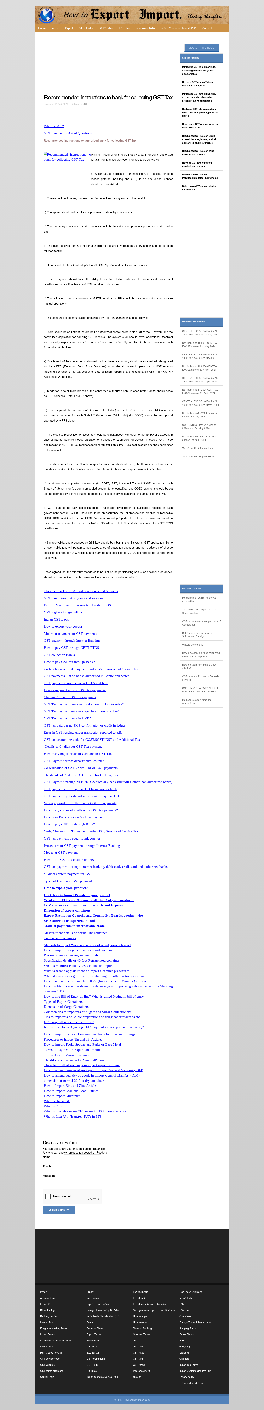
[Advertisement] (109, 63)
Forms (90, 1322)
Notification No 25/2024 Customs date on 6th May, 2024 (199, 414)
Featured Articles (191, 588)
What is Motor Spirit (192, 644)
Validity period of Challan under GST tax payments (80, 803)
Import (55, 28)
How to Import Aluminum (62, 1096)
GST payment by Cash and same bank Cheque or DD (81, 796)
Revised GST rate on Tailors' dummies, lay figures (197, 84)
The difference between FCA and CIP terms (74, 1060)
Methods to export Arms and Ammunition (197, 701)
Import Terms (47, 1334)
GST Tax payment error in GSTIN (68, 718)
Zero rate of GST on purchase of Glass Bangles (199, 611)
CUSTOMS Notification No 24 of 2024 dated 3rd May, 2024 (199, 426)
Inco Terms (93, 1298)
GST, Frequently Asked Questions (68, 133)
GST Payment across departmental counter (74, 761)
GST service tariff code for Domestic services (201, 677)
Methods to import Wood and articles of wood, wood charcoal (87, 945)
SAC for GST (94, 1352)
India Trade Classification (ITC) (103, 1316)
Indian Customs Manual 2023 (179, 28)
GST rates (106, 28)
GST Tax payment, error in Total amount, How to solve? (84, 704)
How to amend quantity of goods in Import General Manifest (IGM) (92, 1075)
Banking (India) (48, 1316)
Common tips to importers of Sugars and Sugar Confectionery (87, 1012)
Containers (185, 1316)
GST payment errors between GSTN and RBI (76, 683)
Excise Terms (186, 1334)
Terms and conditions (191, 1383)
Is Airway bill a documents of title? (69, 1022)
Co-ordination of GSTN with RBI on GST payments (81, 768)
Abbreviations (47, 1298)
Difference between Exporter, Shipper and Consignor (197, 634)
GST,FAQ (184, 1346)
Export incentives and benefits (149, 1304)
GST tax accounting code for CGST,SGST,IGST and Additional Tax (92, 739)
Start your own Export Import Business (154, 1310)
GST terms (139, 1365)
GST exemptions (96, 1358)
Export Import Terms (98, 1304)
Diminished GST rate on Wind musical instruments (198, 152)
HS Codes (92, 1346)
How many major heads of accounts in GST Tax (78, 754)
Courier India (47, 1377)
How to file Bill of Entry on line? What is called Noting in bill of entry (94, 996)
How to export (140, 1322)
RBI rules (124, 28)
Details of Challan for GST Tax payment (73, 746)
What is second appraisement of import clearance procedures (86, 971)
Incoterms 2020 (145, 28)
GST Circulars (47, 1365)
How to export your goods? (63, 626)
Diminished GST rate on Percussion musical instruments (200, 176)
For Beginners (140, 1292)
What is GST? (54, 126)
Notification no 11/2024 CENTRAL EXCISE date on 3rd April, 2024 (200, 391)
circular (137, 1377)
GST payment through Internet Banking (72, 640)
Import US (45, 1304)
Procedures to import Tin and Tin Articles (73, 1039)
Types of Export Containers (63, 1002)
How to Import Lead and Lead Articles (71, 1091)
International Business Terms (56, 1340)
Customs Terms (141, 1334)
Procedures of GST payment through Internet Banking (82, 846)
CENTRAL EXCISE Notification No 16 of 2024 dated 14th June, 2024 (200, 332)
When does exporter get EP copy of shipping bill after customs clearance (95, 976)
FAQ (181, 1304)
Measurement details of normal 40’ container (75, 933)
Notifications (93, 1340)
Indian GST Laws (56, 619)
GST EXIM (92, 1365)
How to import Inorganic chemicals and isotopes (78, 950)
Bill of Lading (87, 28)
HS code (184, 1310)
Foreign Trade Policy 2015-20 (103, 1310)
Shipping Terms (187, 1328)
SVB (181, 1340)
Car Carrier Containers (60, 938)
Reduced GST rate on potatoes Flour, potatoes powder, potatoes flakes (200, 112)
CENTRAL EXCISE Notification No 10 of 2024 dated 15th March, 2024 (200, 403)
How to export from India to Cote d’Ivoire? (199, 666)
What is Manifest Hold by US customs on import (78, 966)
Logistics (184, 1352)
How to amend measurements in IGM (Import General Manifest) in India (95, 981)
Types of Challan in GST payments (68, 881)
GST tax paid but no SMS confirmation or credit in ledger (84, 725)
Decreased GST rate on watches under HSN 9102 (200, 125)
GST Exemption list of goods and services (73, 598)
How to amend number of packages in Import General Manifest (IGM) (93, 1070)
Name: (47, 1157)
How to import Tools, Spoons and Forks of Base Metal (82, 1044)
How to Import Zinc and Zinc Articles (70, 1086)
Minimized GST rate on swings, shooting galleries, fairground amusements (199, 70)
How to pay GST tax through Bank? (69, 662)
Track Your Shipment (190, 1292)
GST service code (50, 1358)
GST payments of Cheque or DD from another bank (80, 789)
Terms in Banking (142, 1328)
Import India (185, 1298)
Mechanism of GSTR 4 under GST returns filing (200, 599)
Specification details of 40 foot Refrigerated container (81, 960)
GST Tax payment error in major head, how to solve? (81, 711)
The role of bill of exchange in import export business (82, 1065)
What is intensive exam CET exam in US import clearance (85, 1111)
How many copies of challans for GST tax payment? (81, 810)
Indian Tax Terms (188, 1365)
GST (85, 104)
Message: (49, 1176)
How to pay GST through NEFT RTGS (71, 648)
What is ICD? (53, 1106)
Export (69, 28)
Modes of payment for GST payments (70, 633)
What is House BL (57, 1101)
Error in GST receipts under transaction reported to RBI (83, 732)
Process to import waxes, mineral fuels (71, 955)
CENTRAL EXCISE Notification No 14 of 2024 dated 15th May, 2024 (200, 356)
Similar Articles (190, 57)
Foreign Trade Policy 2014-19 (195, 1322)
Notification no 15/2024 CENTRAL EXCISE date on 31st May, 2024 (200, 344)
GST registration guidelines (63, 612)
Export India (139, 1298)
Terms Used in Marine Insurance (67, 1055)
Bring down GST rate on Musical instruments (199, 188)
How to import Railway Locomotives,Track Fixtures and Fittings (89, 1034)
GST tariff (138, 1358)
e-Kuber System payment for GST (68, 874)
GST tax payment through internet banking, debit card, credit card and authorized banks (106, 867)
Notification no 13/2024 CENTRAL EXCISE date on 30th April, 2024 (200, 367)
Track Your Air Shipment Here (197, 448)
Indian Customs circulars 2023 (195, 1371)
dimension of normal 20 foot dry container (74, 1081)
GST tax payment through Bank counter (72, 838)
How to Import (140, 1316)
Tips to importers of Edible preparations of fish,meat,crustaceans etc (92, 1017)
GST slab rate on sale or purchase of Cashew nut (201, 622)
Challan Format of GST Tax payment (70, 697)
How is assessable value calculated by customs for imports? (201, 654)
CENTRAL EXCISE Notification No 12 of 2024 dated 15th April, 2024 (200, 379)
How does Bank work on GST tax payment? (75, 817)
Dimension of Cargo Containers (66, 1007)
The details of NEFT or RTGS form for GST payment (82, 775)
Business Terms (95, 1328)
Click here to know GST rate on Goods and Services (81, 591)
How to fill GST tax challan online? (69, 860)
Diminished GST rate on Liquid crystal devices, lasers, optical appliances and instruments (199, 139)
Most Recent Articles (193, 321)
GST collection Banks (59, 655)
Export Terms (94, 1334)
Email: (47, 1166)
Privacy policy (186, 1377)
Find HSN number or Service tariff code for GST (78, 605)
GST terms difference (51, 1371)
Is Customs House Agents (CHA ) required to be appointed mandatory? (94, 1027)
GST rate (184, 1358)
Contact (207, 28)
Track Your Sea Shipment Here (198, 456)
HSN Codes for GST (51, 1352)
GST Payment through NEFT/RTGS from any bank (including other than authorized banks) (108, 782)
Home (42, 28)
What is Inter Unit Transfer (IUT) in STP (73, 1116)
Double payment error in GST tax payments (75, 690)
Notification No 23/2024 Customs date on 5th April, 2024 (199, 438)
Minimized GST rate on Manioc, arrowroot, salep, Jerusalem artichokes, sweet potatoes (199, 97)
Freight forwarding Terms (53, 1328)
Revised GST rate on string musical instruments (197, 164)
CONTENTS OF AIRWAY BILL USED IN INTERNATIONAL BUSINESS (201, 689)
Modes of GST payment (61, 852)
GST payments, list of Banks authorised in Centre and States (86, 676)
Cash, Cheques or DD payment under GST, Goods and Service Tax (91, 669)
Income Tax (46, 1322)
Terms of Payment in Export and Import (72, 1050)
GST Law (138, 1346)
